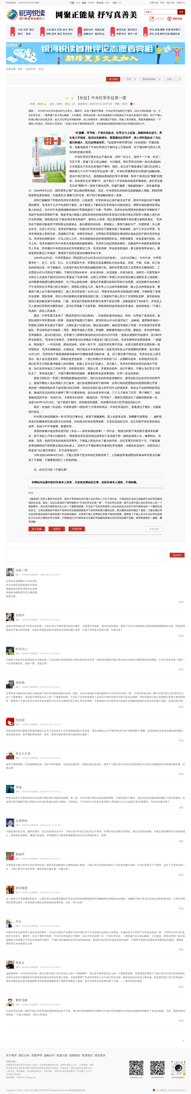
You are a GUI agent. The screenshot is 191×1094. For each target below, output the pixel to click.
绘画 (157, 29)
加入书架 (113, 79)
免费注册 (154, 2)
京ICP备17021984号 (39, 1090)
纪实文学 (30, 69)
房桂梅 (20, 682)
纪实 (26, 29)
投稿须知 (74, 1055)
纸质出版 (99, 29)
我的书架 (170, 2)
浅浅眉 (20, 720)
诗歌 (48, 34)
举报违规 (154, 529)
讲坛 (151, 34)
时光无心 (22, 649)
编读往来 (175, 34)
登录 (162, 2)
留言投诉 (100, 1055)
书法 (151, 29)
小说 (20, 29)
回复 (181, 602)
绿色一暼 (22, 570)
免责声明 (36, 1055)
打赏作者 (76, 529)
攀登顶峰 (22, 1000)
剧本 (28, 34)
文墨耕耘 (22, 820)
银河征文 (132, 29)
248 (107, 2)
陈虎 (40, 104)
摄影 (162, 29)
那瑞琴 (20, 854)
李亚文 (20, 962)
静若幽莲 (22, 888)
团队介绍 (24, 1055)
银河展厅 (176, 29)
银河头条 (121, 29)
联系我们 (87, 1055)
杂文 (65, 29)
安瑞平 (20, 615)
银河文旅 (165, 34)
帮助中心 (181, 2)
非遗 (168, 29)
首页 (20, 69)
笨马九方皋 (23, 753)
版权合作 (88, 29)
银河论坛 (99, 34)
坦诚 (19, 787)
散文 (32, 29)
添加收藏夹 (11, 2)
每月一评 (132, 34)
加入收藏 (36, 529)
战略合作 (88, 34)
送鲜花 (56, 529)
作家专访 (121, 34)
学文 (19, 921)
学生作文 (67, 34)
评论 (70, 29)
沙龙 (157, 34)
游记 (20, 34)
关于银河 (11, 1055)
